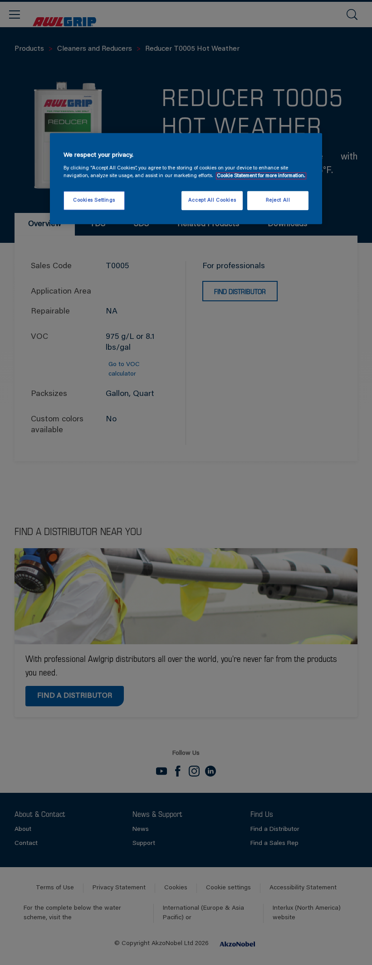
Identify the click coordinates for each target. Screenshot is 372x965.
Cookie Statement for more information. (261, 176)
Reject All (278, 200)
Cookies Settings (94, 200)
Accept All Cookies (212, 200)
